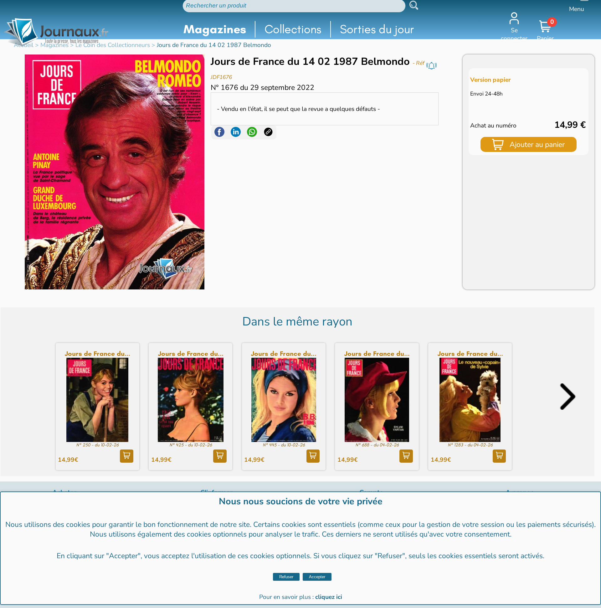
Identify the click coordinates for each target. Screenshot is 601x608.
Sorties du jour (377, 29)
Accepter (317, 576)
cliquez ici (328, 597)
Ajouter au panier (537, 144)
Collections (293, 29)
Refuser (286, 576)
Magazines (214, 29)
